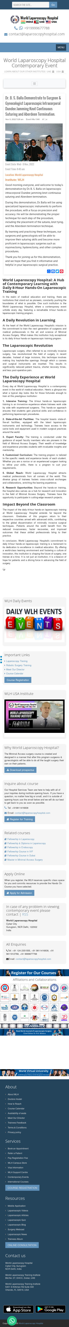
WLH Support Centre (18, 1172)
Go (53, 4)
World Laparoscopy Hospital (31, 1323)
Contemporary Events (18, 1176)
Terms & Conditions (17, 1127)
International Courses (18, 1181)
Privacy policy (14, 1132)
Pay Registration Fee (18, 1157)
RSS (25, 914)
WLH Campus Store (17, 1162)
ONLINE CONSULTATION (22, 1245)
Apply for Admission (21, 893)
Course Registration (18, 680)
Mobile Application (17, 1205)
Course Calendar (14, 673)
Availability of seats (17, 1113)
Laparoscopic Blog (17, 1224)
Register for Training (21, 819)
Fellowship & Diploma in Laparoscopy (26, 843)
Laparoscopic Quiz (17, 1219)
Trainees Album (15, 1238)
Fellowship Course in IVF (20, 851)
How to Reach (14, 1103)
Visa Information (15, 1167)
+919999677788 (37, 28)
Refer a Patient (15, 1153)
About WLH (13, 1094)
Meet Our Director (15, 669)
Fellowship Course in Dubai (21, 855)
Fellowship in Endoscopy (20, 847)
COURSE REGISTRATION (22, 1188)
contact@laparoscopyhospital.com (37, 34)
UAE (49, 71)
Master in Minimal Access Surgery (25, 859)
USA (58, 71)
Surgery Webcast (16, 1229)
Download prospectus (22, 770)
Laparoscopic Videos (18, 1210)
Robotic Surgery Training (18, 665)
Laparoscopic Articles (18, 1215)
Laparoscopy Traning (16, 661)
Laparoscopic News (17, 1234)
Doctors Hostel (15, 1098)
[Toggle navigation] (34, 83)
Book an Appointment (18, 1148)
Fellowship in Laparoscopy (20, 839)
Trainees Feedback (17, 1122)
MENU (62, 48)
